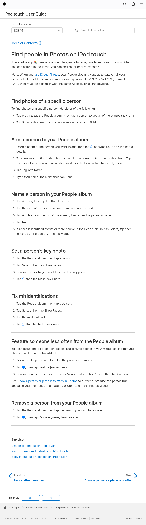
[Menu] (141, 4)
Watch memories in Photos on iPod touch (39, 451)
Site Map (95, 518)
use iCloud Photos (46, 74)
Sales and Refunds (79, 518)
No (51, 498)
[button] (124, 4)
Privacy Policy (60, 518)
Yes (30, 498)
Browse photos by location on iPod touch (39, 457)
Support (16, 507)
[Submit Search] (77, 30)
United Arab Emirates (132, 518)
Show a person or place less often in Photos (47, 381)
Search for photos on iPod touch (33, 445)
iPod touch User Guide (25, 14)
